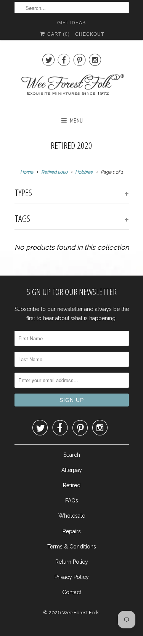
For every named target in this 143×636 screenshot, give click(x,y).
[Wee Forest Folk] (71, 88)
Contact (71, 592)
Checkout (89, 34)
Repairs (72, 531)
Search (71, 455)
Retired (71, 485)
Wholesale (71, 516)
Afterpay (71, 470)
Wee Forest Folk (80, 612)
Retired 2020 (71, 145)
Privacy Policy (72, 577)
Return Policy (71, 562)
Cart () (58, 34)
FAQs (71, 500)
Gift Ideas (71, 23)
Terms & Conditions (71, 547)
